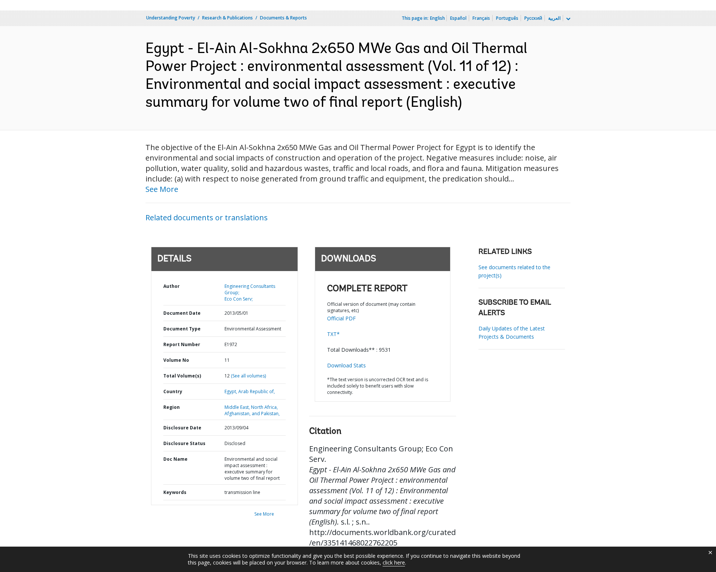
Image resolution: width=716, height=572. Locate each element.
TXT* (333, 334)
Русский (533, 18)
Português (507, 18)
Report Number (181, 344)
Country (172, 391)
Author (171, 286)
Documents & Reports (283, 18)
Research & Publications (227, 18)
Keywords (174, 492)
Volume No (176, 360)
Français (481, 18)
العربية (554, 18)
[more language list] (568, 19)
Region (171, 407)
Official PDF (341, 318)
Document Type (182, 329)
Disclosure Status (184, 443)
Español (458, 18)
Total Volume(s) (182, 376)
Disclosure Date (182, 428)
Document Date (182, 313)
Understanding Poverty (170, 18)
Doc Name (175, 459)
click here (394, 562)
